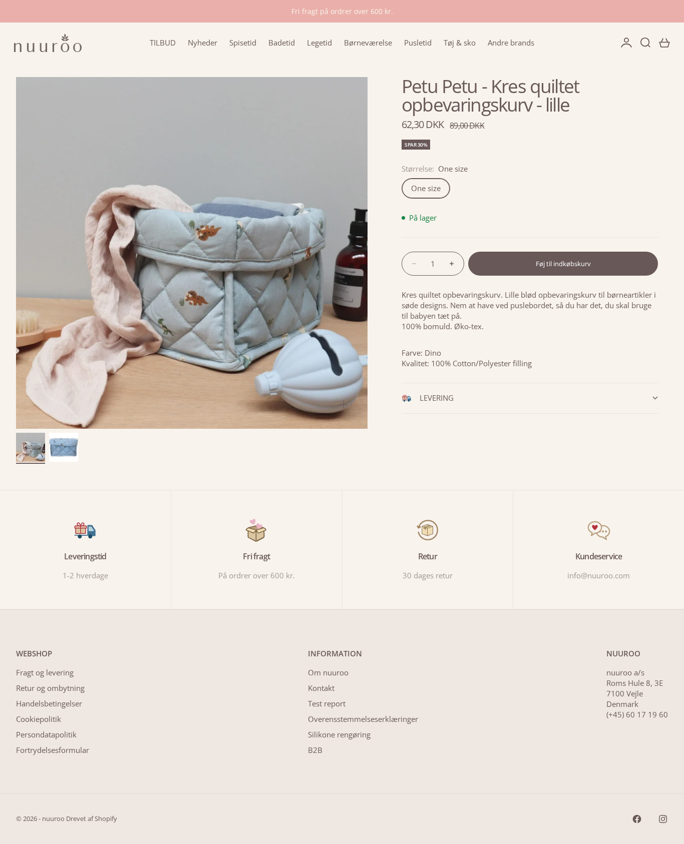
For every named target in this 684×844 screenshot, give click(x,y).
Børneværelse (368, 43)
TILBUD (163, 43)
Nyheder (202, 43)
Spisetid (242, 43)
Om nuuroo (328, 672)
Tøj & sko (460, 43)
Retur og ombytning (50, 688)
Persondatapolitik (46, 734)
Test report (327, 703)
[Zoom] (343, 405)
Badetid (281, 43)
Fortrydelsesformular (52, 750)
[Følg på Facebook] (637, 819)
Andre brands (511, 43)
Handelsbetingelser (49, 703)
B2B (315, 750)
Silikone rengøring (339, 734)
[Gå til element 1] (30, 447)
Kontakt (321, 688)
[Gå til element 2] (63, 447)
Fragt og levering (45, 672)
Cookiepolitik (38, 719)
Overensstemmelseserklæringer (363, 719)
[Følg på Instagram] (663, 819)
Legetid (319, 43)
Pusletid (418, 43)
